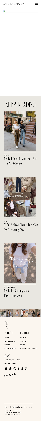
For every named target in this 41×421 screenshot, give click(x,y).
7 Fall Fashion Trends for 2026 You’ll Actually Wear (21, 227)
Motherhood (9, 287)
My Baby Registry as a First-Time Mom (16, 293)
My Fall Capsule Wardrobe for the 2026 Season (20, 161)
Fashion (7, 155)
